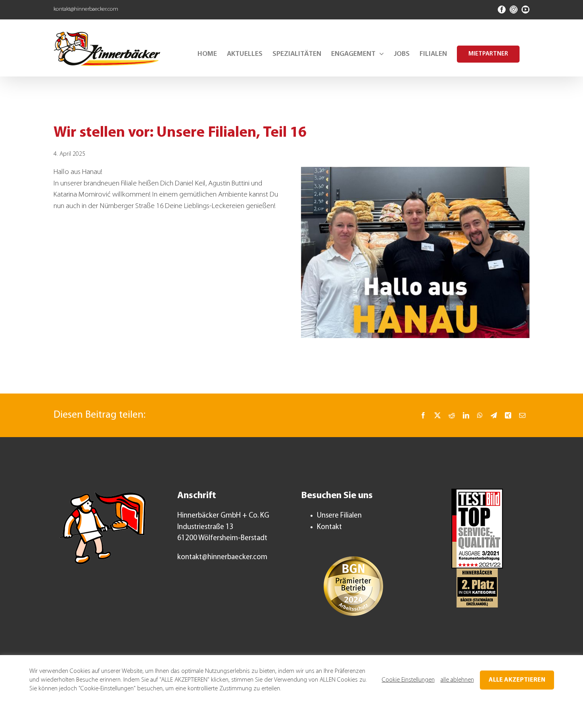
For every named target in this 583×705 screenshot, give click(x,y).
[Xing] (508, 415)
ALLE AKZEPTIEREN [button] (517, 680)
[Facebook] (423, 415)
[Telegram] (494, 415)
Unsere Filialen (339, 516)
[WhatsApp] (480, 415)
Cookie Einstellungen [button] (408, 680)
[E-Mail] (522, 415)
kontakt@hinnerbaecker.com (86, 9)
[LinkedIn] (466, 415)
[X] (437, 415)
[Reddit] (452, 415)
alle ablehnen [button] (457, 680)
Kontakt (329, 527)
